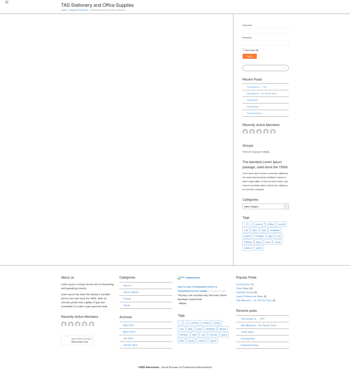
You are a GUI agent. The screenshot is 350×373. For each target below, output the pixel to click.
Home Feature (130, 292)
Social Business (310, 2)
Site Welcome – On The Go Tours (262, 93)
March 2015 (129, 331)
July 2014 (128, 338)
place (259, 242)
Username (247, 25)
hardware (275, 230)
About (250, 2)
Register (326, 2)
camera (259, 224)
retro (268, 242)
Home (240, 2)
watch (259, 248)
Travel (126, 305)
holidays (259, 236)
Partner (248, 242)
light (270, 236)
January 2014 (130, 345)
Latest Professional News (249, 296)
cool (246, 230)
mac (279, 236)
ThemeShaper (192, 277)
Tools (295, 2)
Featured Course (254, 113)
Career (261, 2)
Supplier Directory (279, 2)
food (263, 230)
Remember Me (251, 50)
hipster (247, 236)
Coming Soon (253, 106)
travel (278, 242)
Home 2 (127, 285)
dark (255, 230)
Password (246, 37)
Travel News (252, 99)
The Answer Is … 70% (257, 86)
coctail (281, 224)
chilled (270, 224)
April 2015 (128, 325)
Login (338, 2)
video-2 (248, 248)
